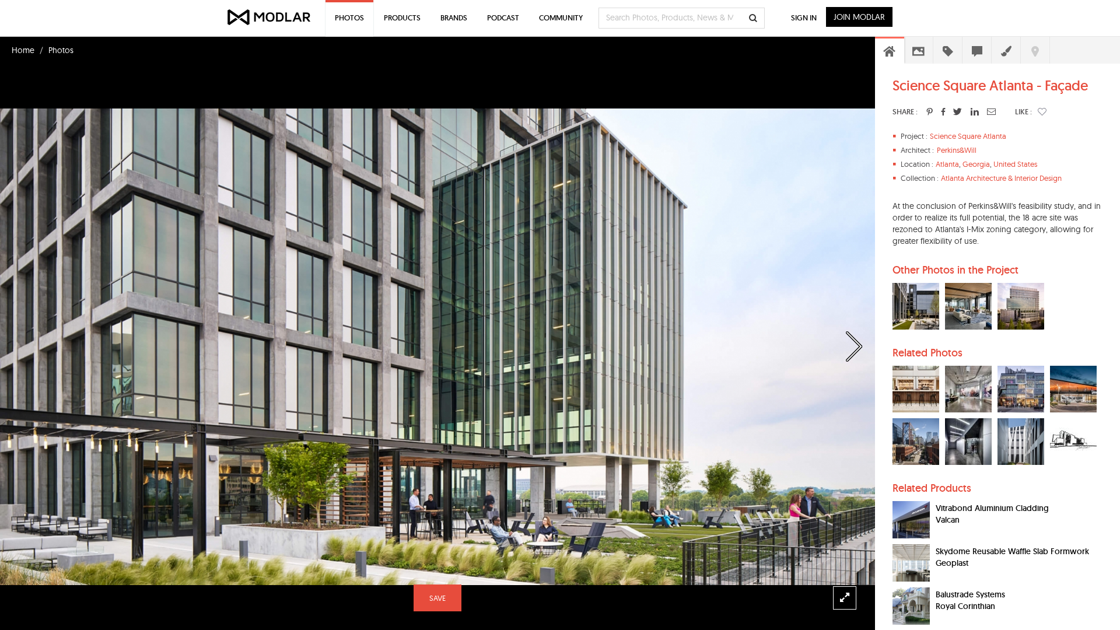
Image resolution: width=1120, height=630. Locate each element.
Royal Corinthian (965, 606)
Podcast (503, 18)
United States (1015, 164)
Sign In (804, 18)
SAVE (437, 598)
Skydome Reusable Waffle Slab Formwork (1012, 551)
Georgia (976, 164)
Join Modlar (859, 17)
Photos (61, 50)
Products (402, 18)
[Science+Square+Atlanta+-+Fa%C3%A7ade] (929, 111)
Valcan (948, 519)
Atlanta (947, 164)
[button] (1042, 111)
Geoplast (952, 563)
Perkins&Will (957, 150)
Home (23, 50)
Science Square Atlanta (968, 136)
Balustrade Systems (970, 594)
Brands (453, 18)
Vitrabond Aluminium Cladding (992, 508)
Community (561, 18)
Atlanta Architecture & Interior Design (1001, 178)
